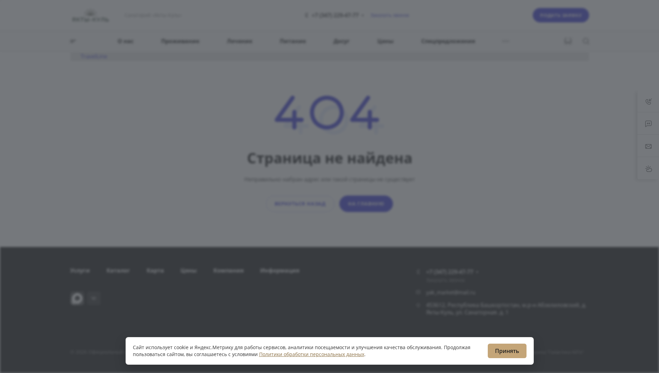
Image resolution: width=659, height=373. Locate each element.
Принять (507, 351)
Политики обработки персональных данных (311, 354)
